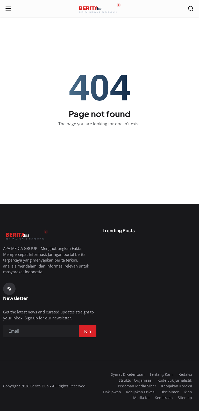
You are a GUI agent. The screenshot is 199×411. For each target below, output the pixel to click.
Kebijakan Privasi (140, 391)
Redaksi (185, 374)
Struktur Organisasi (136, 380)
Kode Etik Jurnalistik (175, 380)
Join (87, 331)
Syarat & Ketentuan (128, 374)
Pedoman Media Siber (137, 385)
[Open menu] (8, 8)
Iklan (188, 391)
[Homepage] (99, 8)
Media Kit (141, 397)
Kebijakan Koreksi (176, 385)
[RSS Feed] (9, 289)
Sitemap (185, 397)
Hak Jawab (112, 391)
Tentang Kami (162, 374)
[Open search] (190, 8)
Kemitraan (164, 397)
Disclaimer (169, 391)
